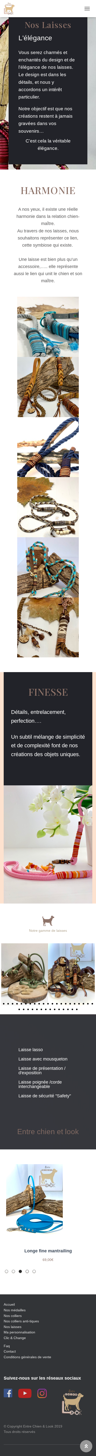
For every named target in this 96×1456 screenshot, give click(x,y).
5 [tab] (34, 1271)
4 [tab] (27, 1271)
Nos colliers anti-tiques (21, 1321)
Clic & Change (15, 1338)
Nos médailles (15, 1310)
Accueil (9, 1304)
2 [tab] (13, 1271)
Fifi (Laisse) (48, 1250)
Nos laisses (12, 1327)
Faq (7, 1346)
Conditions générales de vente (27, 1357)
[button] (3, 1003)
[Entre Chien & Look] (11, 8)
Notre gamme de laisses (48, 931)
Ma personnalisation (19, 1332)
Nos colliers (13, 1316)
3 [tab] (20, 1271)
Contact (10, 1351)
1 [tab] (6, 1271)
